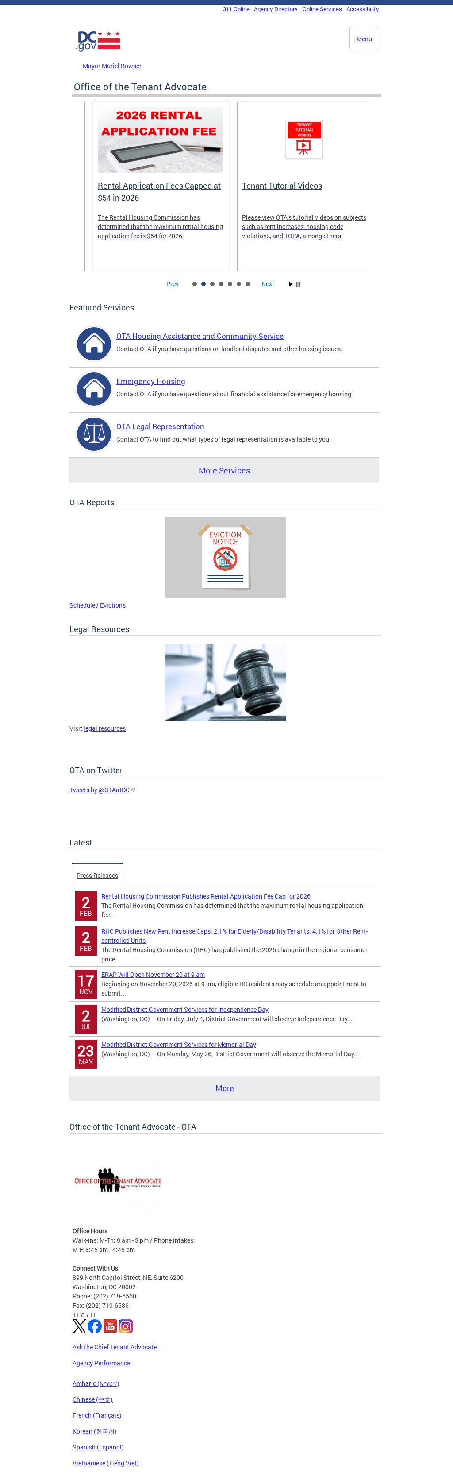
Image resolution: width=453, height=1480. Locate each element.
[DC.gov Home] (98, 50)
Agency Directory (276, 9)
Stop (298, 284)
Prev (172, 283)
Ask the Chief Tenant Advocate (115, 1347)
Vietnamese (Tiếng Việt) (106, 1463)
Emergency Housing (150, 381)
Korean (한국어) (95, 1431)
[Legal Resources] (225, 719)
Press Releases (97, 875)
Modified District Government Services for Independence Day (185, 1009)
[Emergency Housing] (94, 396)
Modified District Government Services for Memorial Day (178, 1044)
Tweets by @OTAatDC (99, 790)
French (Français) (97, 1415)
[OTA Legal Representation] (94, 442)
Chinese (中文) (93, 1399)
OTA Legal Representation (160, 426)
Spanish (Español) (98, 1447)
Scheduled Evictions (97, 605)
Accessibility (362, 9)
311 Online (236, 9)
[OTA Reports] (225, 596)
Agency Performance (101, 1363)
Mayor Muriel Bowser (112, 66)
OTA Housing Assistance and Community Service (200, 336)
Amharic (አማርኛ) (96, 1383)
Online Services (322, 9)
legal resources (105, 728)
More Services (224, 470)
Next (267, 283)
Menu (364, 39)
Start (291, 284)
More (224, 1088)
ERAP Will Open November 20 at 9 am (153, 974)
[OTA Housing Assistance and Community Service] (94, 351)
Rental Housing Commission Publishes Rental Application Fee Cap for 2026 (206, 896)
